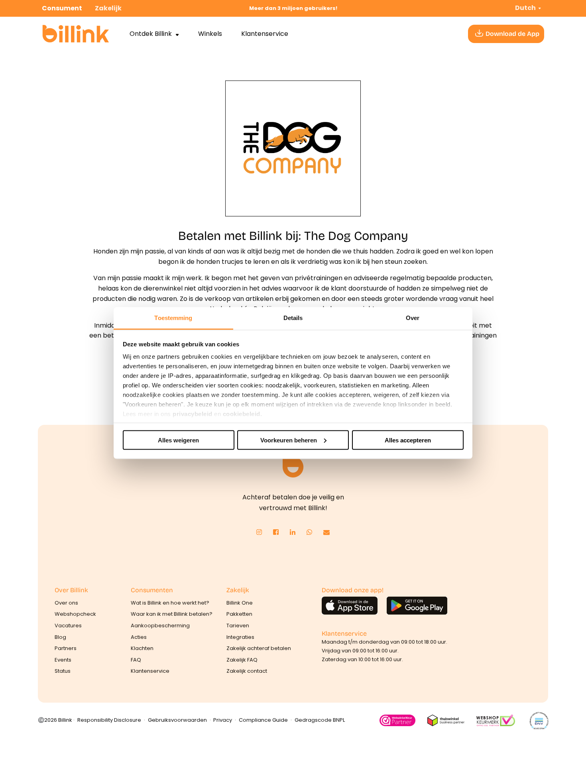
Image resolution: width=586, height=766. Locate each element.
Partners (66, 648)
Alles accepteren (408, 439)
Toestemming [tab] (173, 317)
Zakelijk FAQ (242, 660)
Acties (139, 637)
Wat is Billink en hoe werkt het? (170, 603)
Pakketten (239, 614)
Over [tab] (412, 317)
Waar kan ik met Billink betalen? (171, 614)
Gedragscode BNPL (320, 720)
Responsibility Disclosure (109, 720)
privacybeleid (192, 413)
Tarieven (237, 625)
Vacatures (68, 625)
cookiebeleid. (242, 413)
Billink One (239, 603)
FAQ (136, 660)
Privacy (222, 720)
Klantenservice (264, 33)
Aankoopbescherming (160, 625)
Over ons (66, 603)
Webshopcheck (75, 614)
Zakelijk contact (246, 671)
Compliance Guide (263, 720)
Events (63, 660)
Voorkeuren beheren (288, 439)
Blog (60, 637)
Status (63, 671)
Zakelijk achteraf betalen (258, 648)
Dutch (525, 7)
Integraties (240, 637)
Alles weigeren (178, 439)
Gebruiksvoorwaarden (177, 720)
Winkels (210, 33)
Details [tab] (293, 317)
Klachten (142, 648)
